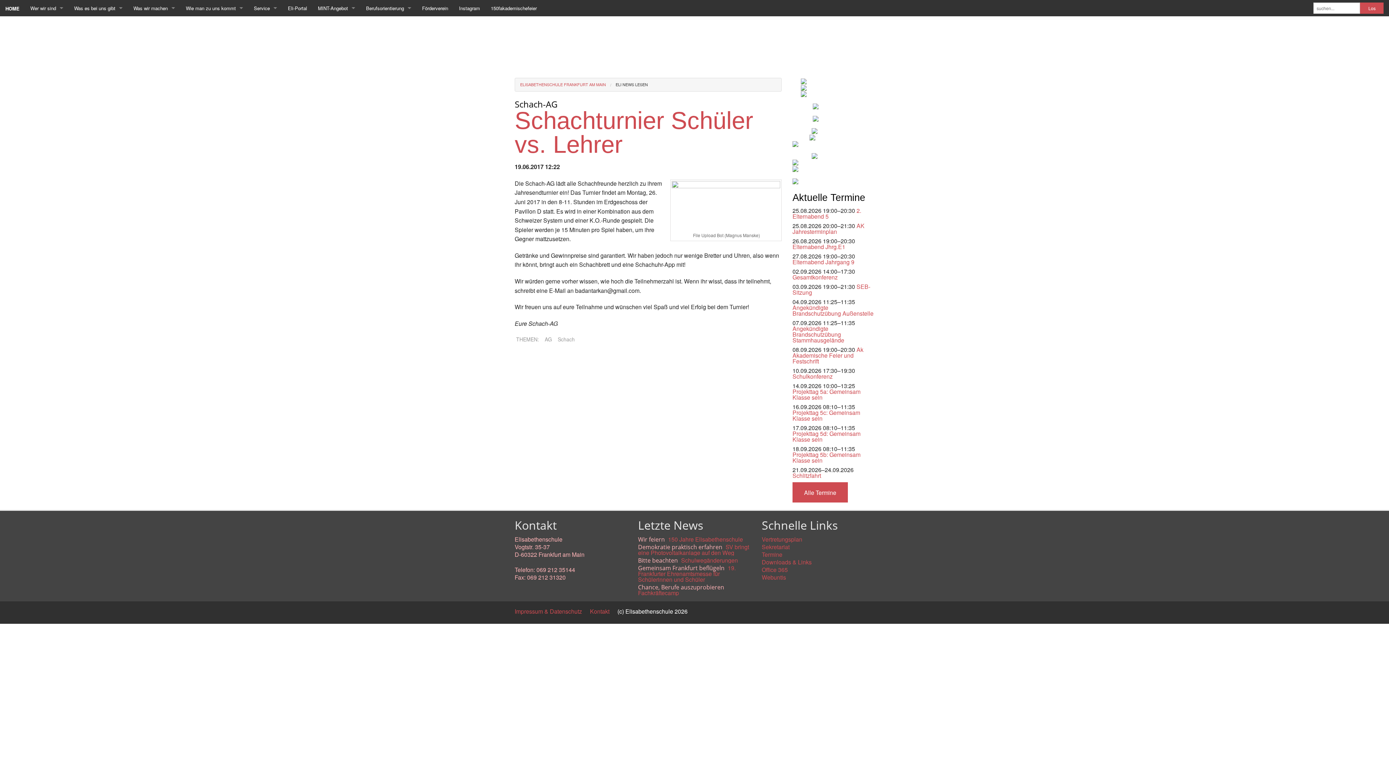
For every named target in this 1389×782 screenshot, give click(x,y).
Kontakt (599, 611)
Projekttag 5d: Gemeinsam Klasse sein (827, 436)
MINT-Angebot (333, 8)
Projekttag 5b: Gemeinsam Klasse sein (827, 457)
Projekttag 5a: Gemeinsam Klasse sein (827, 394)
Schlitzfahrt (807, 475)
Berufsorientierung (385, 8)
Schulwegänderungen (709, 560)
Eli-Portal (297, 8)
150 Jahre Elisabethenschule (705, 539)
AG (548, 339)
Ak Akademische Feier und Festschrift (828, 355)
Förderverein (435, 8)
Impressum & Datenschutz (548, 611)
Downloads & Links (787, 562)
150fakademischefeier (514, 8)
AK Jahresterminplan (829, 229)
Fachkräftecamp (658, 593)
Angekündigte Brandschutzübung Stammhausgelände (818, 334)
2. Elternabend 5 (827, 213)
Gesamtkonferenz (815, 277)
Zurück (523, 358)
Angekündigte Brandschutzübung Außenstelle (833, 310)
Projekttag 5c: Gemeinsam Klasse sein (826, 415)
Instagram (469, 8)
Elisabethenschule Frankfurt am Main (563, 84)
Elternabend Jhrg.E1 (819, 247)
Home (12, 8)
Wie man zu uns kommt (211, 8)
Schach (566, 339)
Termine (772, 554)
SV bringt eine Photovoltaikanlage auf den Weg (693, 550)
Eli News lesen (632, 84)
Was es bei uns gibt (94, 8)
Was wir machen (150, 8)
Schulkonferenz (813, 376)
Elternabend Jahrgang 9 (823, 262)
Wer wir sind (43, 8)
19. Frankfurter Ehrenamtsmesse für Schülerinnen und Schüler (687, 574)
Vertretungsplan (782, 539)
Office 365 (775, 570)
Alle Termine (820, 492)
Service (262, 8)
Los (1372, 8)
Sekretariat (776, 547)
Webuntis (774, 577)
